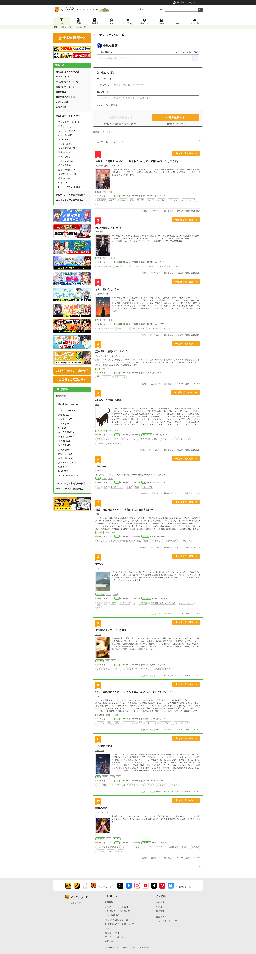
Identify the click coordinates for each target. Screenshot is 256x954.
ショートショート (139, 266)
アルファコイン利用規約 (116, 906)
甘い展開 (151, 200)
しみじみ (110, 851)
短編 (98, 607)
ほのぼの (100, 443)
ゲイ (111, 785)
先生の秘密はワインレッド (109, 227)
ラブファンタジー (168, 439)
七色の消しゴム (101, 812)
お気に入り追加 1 (187, 343)
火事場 (117, 723)
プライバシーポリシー (115, 937)
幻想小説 (133, 669)
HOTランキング (63, 76)
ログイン (196, 2)
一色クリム (99, 568)
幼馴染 (99, 541)
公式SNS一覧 (184, 887)
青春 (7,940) (64, 152)
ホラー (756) (64, 423)
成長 (133, 328)
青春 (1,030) (64, 441)
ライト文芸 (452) (66, 436)
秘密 (161, 266)
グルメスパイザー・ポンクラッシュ (109, 356)
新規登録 (180, 2)
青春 (105, 328)
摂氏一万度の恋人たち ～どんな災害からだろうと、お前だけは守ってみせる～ (138, 692)
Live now (100, 466)
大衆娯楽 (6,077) (66, 161)
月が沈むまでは (103, 746)
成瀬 (97, 514)
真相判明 (140, 200)
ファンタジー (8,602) (68, 410)
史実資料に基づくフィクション (163, 603)
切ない (125, 266)
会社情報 (160, 902)
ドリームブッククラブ (166, 921)
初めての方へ (76, 903)
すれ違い (161, 200)
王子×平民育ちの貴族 (149, 439)
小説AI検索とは (106, 52)
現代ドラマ (147, 847)
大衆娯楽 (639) (65, 449)
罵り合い (123, 200)
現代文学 (100, 532)
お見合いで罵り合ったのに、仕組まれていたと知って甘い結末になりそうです (137, 161)
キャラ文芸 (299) (66, 432)
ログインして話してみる (187, 52)
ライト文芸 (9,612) (67, 148)
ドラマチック (173, 200)
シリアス (100, 723)
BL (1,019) (63, 471)
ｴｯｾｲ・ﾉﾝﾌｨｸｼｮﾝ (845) (68, 475)
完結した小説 (62, 102)
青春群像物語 (170, 541)
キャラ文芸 (100, 838)
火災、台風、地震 (181, 723)
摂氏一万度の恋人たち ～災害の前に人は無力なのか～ (125, 509)
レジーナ (110, 443)
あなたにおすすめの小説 (67, 71)
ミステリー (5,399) (67, 130)
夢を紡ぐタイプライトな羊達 (111, 630)
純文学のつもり (138, 785)
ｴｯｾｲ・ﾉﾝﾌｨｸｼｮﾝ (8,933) (69, 187)
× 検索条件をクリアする (175, 124)
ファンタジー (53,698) (69, 122)
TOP (56, 27)
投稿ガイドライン (113, 932)
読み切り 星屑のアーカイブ (111, 351)
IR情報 (159, 906)
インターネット (117, 487)
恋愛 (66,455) (64, 126)
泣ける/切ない (156, 541)
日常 (109, 723)
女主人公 (107, 669)
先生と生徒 (108, 266)
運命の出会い (122, 328)
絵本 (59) (62, 467)
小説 (62, 27)
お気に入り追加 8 (187, 153)
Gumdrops (99, 471)
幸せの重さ (101, 808)
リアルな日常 (111, 541)
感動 (146, 541)
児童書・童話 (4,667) (68, 174)
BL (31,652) (63, 183)
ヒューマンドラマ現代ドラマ (108, 847)
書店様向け (161, 916)
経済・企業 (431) (66, 165)
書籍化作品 (61, 92)
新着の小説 (61, 107)
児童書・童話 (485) (67, 462)
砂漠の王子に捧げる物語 (108, 400)
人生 (154, 785)
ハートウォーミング (131, 847)
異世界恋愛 (101, 200)
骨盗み (99, 564)
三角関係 (157, 669)
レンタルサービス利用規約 (117, 911)
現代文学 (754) (65, 445)
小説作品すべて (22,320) (67, 404)
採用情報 (160, 911)
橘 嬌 (98, 634)
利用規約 (109, 902)
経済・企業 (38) (65, 454)
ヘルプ (108, 928)
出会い (129, 487)
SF (97, 369)
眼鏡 (118, 266)
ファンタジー (101, 430)
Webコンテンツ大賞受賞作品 (69, 200)
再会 (112, 328)
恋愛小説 (142, 328)
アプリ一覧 (106, 887)
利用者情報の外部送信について (119, 924)
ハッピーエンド (188, 200)
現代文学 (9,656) (66, 156)
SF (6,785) (63, 139)
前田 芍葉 (99, 750)
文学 (118, 785)
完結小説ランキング (65, 87)
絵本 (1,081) (64, 178)
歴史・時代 (100, 594)
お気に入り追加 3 (187, 502)
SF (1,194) (63, 428)
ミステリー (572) (66, 419)
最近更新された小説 (65, 97)
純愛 (137, 487)
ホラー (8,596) (65, 135)
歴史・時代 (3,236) (67, 169)
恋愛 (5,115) (64, 415)
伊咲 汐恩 (99, 232)
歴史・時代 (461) (66, 458)
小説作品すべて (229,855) (68, 116)
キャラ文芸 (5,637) (67, 143)
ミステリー (106, 377)
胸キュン (152, 266)
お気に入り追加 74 (187, 392)
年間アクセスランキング (67, 81)
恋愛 (98, 192)
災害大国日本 (125, 541)
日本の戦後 (142, 603)
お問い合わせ (111, 941)
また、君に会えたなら (107, 289)
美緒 (97, 405)
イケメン (107, 439)
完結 (119, 443)
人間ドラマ (173, 847)
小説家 (123, 669)
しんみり (100, 851)
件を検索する (175, 117)
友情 (105, 603)
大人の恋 (137, 541)
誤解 (132, 200)
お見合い (112, 200)
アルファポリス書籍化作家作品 (70, 195)
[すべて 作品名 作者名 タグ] (104, 85)
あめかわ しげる (101, 294)
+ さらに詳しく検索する (108, 105)
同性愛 (125, 785)
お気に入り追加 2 (187, 281)
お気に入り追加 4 (187, 220)
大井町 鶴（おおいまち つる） (107, 166)
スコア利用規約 (112, 915)
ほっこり (185, 847)
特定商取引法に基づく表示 (117, 919)
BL (98, 785)
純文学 (113, 603)
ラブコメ (100, 204)
